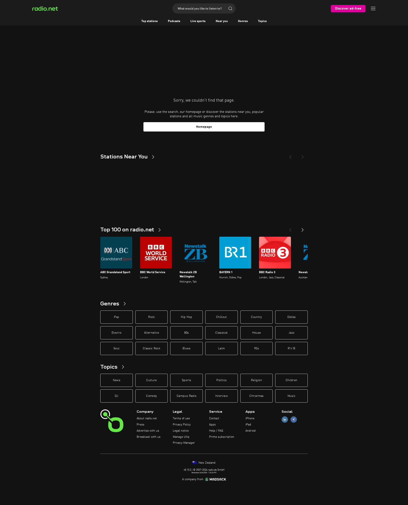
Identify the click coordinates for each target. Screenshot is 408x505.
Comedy (151, 395)
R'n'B (291, 348)
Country (256, 317)
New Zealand (206, 462)
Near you (222, 21)
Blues (186, 348)
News (116, 380)
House (256, 332)
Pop (116, 317)
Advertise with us (148, 430)
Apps (212, 424)
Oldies (291, 317)
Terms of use (181, 418)
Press (140, 424)
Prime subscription (221, 436)
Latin (221, 348)
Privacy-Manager (184, 442)
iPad (248, 424)
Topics (262, 21)
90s (256, 348)
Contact (214, 418)
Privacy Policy (182, 424)
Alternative (151, 332)
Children (292, 380)
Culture (151, 380)
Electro (116, 332)
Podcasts (174, 21)
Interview (221, 395)
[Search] (230, 8)
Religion (256, 380)
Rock (151, 317)
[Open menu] (373, 8)
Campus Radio (186, 395)
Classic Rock (151, 348)
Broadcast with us (148, 436)
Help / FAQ (216, 430)
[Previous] (290, 155)
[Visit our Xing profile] (293, 419)
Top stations (149, 21)
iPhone (249, 418)
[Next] (303, 155)
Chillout (221, 317)
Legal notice (181, 430)
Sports (186, 380)
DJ (116, 395)
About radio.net (147, 418)
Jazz (291, 332)
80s (186, 332)
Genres (243, 21)
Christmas (256, 395)
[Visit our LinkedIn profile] (284, 419)
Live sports (197, 21)
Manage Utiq (181, 436)
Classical (221, 332)
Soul (116, 348)
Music (292, 395)
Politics (221, 380)
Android (250, 430)
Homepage (204, 126)
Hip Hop (186, 317)
